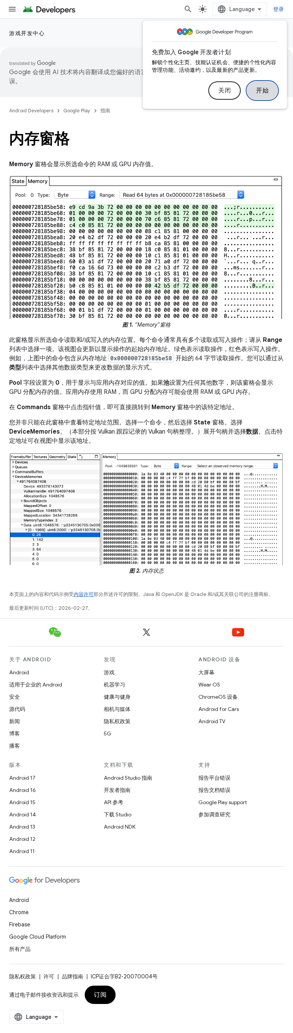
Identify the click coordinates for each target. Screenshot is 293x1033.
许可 (48, 976)
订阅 (100, 995)
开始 (262, 90)
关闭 (224, 90)
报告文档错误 (214, 790)
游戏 (109, 672)
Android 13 (22, 826)
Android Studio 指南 (128, 777)
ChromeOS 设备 (218, 696)
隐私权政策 (117, 721)
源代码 (17, 709)
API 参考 (113, 802)
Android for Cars (218, 709)
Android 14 (22, 814)
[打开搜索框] (188, 9)
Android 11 (22, 851)
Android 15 (22, 802)
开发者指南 (117, 790)
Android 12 (22, 838)
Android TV (211, 721)
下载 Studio (117, 814)
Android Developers (31, 110)
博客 (14, 733)
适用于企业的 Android (35, 684)
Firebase (19, 924)
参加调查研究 (214, 814)
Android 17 (22, 777)
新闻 (14, 721)
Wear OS (209, 684)
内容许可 (83, 594)
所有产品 (20, 949)
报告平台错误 (214, 777)
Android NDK (119, 826)
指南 (105, 110)
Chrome (19, 912)
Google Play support (222, 802)
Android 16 (22, 790)
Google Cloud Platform (37, 936)
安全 (14, 696)
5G (107, 733)
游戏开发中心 (27, 33)
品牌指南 (72, 976)
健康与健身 (117, 696)
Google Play (76, 110)
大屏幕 (206, 672)
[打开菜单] (12, 9)
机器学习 (114, 684)
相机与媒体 (117, 709)
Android (19, 672)
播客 (14, 745)
